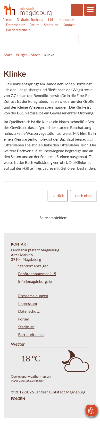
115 (50, 19)
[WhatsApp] (91, 217)
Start (8, 54)
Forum (34, 25)
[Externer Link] (34, 37)
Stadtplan (51, 25)
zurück (58, 195)
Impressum (66, 19)
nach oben (83, 195)
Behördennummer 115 (37, 273)
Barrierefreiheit (18, 30)
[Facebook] (78, 217)
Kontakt (69, 25)
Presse (7, 19)
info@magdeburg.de (35, 281)
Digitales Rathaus (30, 19)
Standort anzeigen (33, 265)
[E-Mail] (84, 217)
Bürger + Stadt (28, 54)
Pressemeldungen (33, 295)
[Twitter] (72, 217)
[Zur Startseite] (27, 10)
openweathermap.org (36, 376)
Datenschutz (15, 25)
